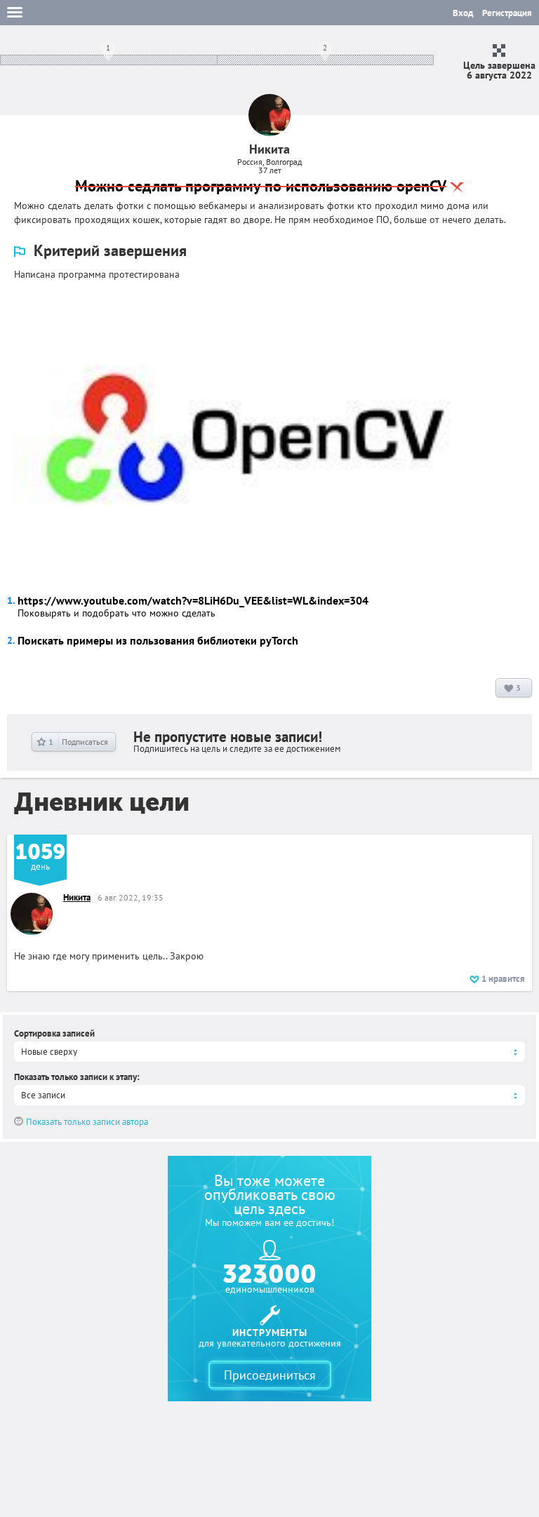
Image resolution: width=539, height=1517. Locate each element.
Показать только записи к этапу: (77, 1076)
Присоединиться (270, 1375)
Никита (77, 897)
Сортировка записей (54, 1033)
